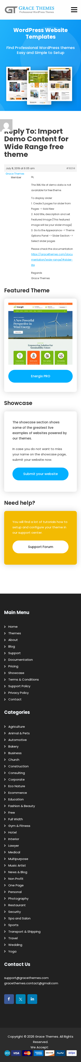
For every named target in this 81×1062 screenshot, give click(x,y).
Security (14, 912)
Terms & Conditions (23, 679)
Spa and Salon (19, 918)
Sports (13, 925)
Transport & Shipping (24, 931)
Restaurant (17, 905)
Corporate (16, 779)
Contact (15, 699)
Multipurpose (18, 859)
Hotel (12, 832)
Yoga (12, 951)
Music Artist (17, 865)
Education (16, 799)
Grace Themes (46, 1036)
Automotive (17, 740)
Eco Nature (16, 786)
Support (14, 653)
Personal (15, 892)
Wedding (15, 945)
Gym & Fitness (19, 826)
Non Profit (15, 878)
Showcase (16, 673)
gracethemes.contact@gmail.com (31, 983)
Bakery (13, 746)
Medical (14, 852)
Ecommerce (17, 793)
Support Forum (40, 546)
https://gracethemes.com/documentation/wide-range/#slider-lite (52, 259)
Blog (11, 646)
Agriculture (16, 726)
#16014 (70, 168)
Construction (18, 766)
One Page (16, 885)
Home (13, 626)
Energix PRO (40, 376)
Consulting (16, 773)
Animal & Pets (19, 733)
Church (13, 759)
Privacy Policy (18, 693)
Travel (13, 938)
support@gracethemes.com (26, 978)
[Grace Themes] (29, 11)
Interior (13, 839)
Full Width (15, 819)
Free (11, 812)
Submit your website (40, 473)
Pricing (13, 666)
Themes (14, 633)
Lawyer (13, 845)
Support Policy (19, 686)
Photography (18, 898)
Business (15, 753)
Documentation (20, 659)
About (13, 640)
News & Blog (17, 872)
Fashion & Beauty (21, 806)
